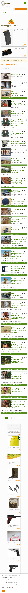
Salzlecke (14, 150)
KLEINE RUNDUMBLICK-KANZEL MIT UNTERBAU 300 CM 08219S (12, 361)
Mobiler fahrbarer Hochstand (17, 112)
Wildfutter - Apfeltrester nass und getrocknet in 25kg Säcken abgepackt (18, 181)
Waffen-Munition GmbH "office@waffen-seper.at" (14, 205)
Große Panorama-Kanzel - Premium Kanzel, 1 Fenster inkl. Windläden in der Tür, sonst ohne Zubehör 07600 (13, 346)
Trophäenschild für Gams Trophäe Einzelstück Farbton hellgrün (17, 122)
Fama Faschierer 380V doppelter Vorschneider (18, 103)
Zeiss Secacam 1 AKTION (15, 92)
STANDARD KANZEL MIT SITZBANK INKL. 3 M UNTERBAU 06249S (18, 316)
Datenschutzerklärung (7, 589)
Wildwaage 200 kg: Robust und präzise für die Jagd (18, 268)
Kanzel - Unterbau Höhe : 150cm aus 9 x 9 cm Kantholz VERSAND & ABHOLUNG (13, 330)
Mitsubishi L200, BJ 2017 (15, 191)
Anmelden (7, 9)
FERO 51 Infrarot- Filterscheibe (18, 200)
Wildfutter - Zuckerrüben (15, 159)
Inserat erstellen (21, 9)
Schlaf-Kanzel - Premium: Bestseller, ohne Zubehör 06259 (18, 390)
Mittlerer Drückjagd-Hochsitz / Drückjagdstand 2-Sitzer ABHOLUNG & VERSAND (13, 282)
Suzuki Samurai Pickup (16, 294)
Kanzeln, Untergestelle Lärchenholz (15, 219)
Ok (3, 591)
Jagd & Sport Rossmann (14, 97)
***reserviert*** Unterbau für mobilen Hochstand (18, 305)
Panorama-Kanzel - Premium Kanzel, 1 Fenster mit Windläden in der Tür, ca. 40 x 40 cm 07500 (13, 404)
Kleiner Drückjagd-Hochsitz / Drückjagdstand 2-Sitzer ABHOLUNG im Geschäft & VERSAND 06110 (13, 254)
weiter (20, 417)
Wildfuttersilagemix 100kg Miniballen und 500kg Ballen (18, 170)
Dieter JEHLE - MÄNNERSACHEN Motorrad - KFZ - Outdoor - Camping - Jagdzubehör (14, 248)
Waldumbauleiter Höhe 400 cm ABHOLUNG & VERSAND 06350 (18, 241)
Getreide (14, 83)
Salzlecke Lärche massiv (16, 210)
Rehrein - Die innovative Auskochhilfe (18, 142)
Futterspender (15, 74)
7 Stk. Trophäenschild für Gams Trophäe (17, 133)
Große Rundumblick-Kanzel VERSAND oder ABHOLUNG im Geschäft (12, 376)
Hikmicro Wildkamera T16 (16, 228)
